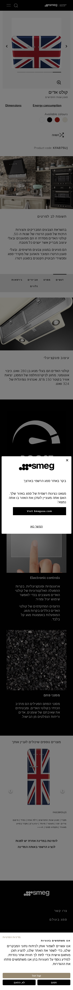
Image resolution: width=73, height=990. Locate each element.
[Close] (67, 460)
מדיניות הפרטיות (12, 937)
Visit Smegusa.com (39, 511)
